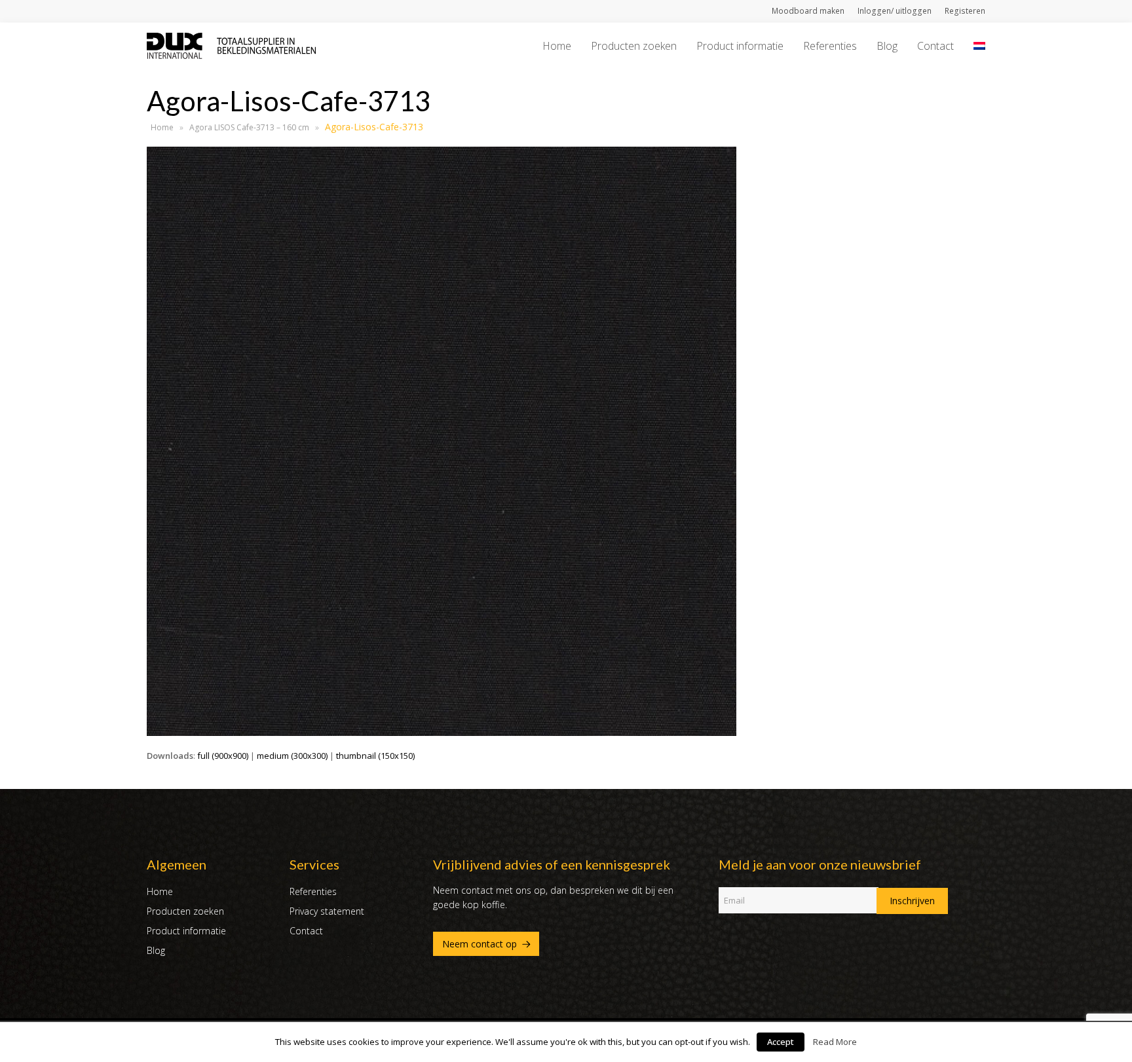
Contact (306, 931)
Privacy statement (327, 911)
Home (162, 127)
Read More (835, 1042)
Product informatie (186, 931)
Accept (780, 1042)
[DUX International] (231, 44)
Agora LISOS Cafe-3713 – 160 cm (249, 127)
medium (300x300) (292, 755)
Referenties (313, 891)
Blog (156, 950)
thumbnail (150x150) (375, 755)
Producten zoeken (185, 911)
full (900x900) (222, 755)
